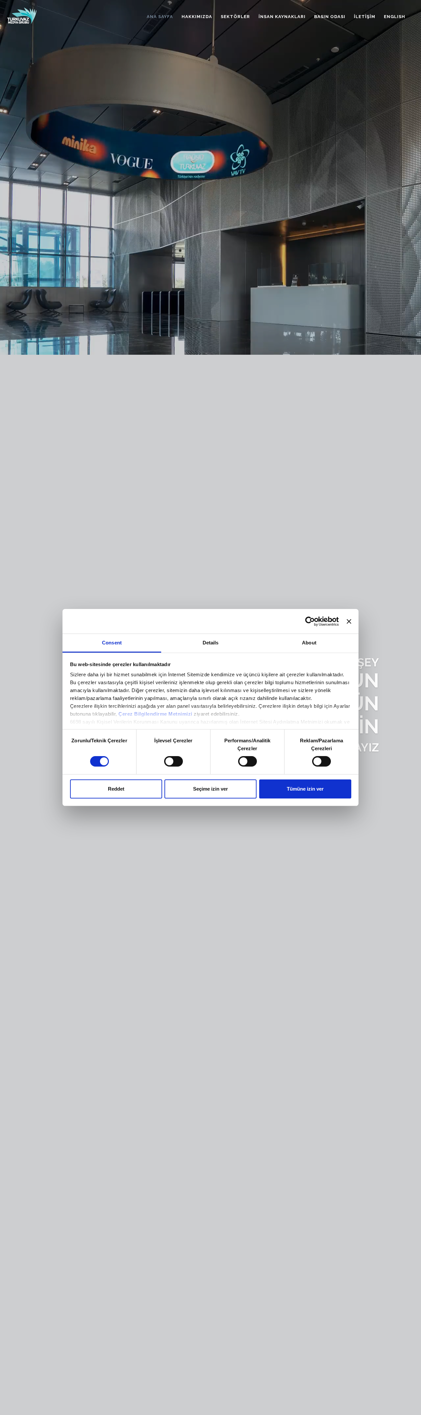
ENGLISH (394, 16)
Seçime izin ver (210, 789)
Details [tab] (211, 642)
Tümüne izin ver (305, 789)
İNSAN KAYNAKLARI (282, 16)
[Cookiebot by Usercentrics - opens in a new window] (310, 621)
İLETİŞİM (364, 16)
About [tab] (309, 642)
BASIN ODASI (329, 16)
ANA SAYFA (160, 16)
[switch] (173, 761)
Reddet (116, 789)
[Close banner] (349, 621)
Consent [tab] (112, 642)
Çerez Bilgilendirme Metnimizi (155, 714)
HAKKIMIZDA (197, 16)
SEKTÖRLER (235, 16)
